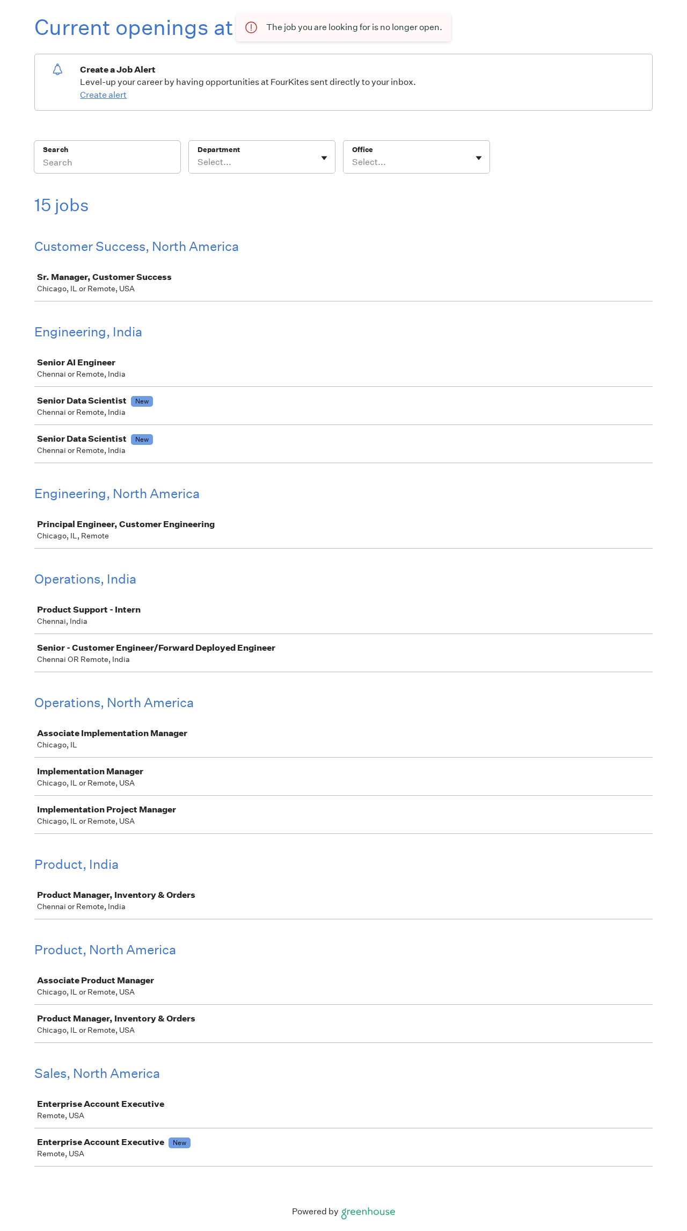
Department (219, 149)
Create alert (103, 95)
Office (362, 149)
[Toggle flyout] (324, 158)
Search (55, 149)
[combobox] (198, 162)
